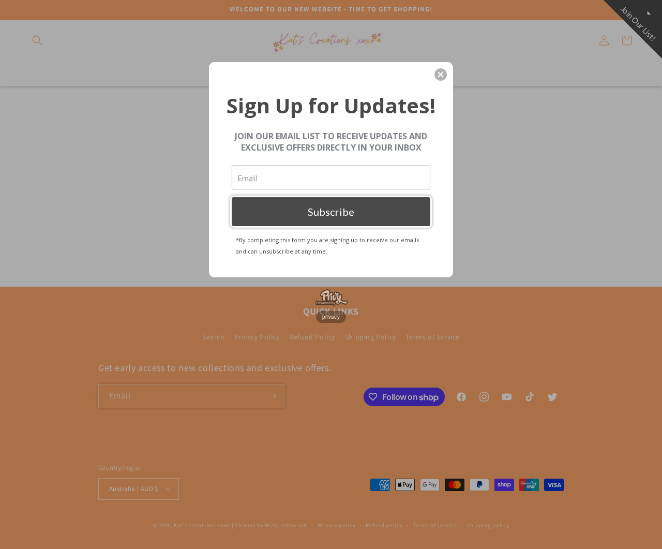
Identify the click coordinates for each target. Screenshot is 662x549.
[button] (440, 74)
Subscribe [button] (331, 211)
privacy (331, 316)
